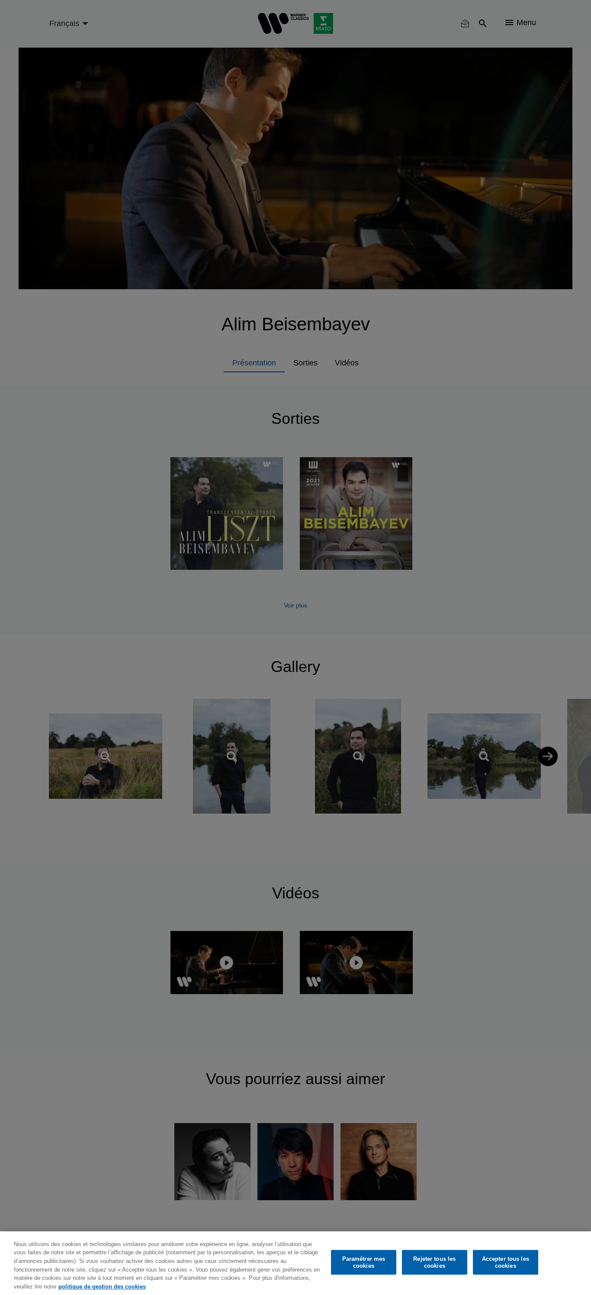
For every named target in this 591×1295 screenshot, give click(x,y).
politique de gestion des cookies (102, 1286)
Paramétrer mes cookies (363, 1262)
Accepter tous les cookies (505, 1262)
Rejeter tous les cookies (434, 1262)
